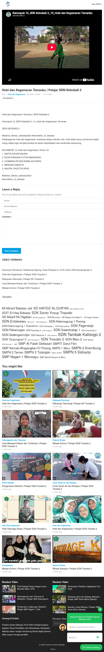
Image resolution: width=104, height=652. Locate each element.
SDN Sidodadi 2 (8, 98)
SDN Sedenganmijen (16, 335)
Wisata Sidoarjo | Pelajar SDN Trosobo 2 (72, 568)
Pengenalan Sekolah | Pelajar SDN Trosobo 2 (24, 486)
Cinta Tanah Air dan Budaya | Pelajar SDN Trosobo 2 (73, 487)
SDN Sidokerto (52, 335)
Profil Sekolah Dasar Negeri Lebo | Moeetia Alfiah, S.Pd (32, 587)
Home (53, 649)
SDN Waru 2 (73, 339)
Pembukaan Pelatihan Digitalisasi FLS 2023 (84, 587)
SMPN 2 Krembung (86, 348)
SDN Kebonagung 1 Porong (67, 321)
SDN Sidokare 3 (38, 335)
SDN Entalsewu (14, 321)
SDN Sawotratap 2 (88, 330)
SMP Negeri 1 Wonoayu (20, 356)
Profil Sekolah (8, 482)
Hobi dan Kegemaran (16, 94)
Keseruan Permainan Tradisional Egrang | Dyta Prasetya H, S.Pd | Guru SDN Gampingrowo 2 (47, 269)
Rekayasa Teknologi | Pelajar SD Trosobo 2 (23, 279)
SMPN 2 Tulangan (37, 352)
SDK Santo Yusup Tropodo (52, 312)
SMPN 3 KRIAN (57, 353)
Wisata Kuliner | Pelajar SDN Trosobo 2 (21, 287)
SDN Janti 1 (31, 322)
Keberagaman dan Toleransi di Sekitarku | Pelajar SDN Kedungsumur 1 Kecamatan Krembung (33, 597)
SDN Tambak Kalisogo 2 (79, 334)
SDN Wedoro (88, 339)
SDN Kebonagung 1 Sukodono (20, 326)
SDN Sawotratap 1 (66, 330)
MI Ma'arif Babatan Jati (17, 308)
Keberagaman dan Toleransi (14, 440)
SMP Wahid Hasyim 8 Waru (53, 357)
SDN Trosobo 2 (52, 339)
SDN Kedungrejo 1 (46, 326)
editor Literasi (35, 94)
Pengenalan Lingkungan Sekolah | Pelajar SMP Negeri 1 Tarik (32, 607)
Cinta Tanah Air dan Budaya (64, 482)
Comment (7, 216)
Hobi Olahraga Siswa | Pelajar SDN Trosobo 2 (24, 528)
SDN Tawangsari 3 (33, 340)
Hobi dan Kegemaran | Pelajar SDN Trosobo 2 (24, 274)
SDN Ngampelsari (62, 326)
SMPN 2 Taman (12, 352)
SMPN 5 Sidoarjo (77, 352)
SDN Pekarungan (13, 330)
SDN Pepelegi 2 (33, 330)
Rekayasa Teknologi (61, 400)
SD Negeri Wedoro (91, 317)
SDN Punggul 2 (47, 330)
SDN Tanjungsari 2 (14, 339)
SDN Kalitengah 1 (42, 322)
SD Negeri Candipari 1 (72, 317)
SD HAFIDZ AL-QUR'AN (51, 308)
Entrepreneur (7, 565)
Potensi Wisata (59, 440)
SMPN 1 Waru (61, 348)
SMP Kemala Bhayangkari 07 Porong (26, 348)
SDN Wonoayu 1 (7, 344)
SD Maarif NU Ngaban (17, 317)
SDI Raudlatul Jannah (77, 309)
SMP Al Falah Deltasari (35, 343)
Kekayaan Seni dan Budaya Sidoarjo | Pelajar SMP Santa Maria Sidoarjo (84, 597)
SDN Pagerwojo (82, 325)
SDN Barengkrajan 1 (39, 317)
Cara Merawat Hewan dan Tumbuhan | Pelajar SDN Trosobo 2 (32, 283)
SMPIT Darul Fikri (65, 343)
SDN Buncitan (54, 317)
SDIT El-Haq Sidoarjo (16, 313)
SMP (15, 344)
